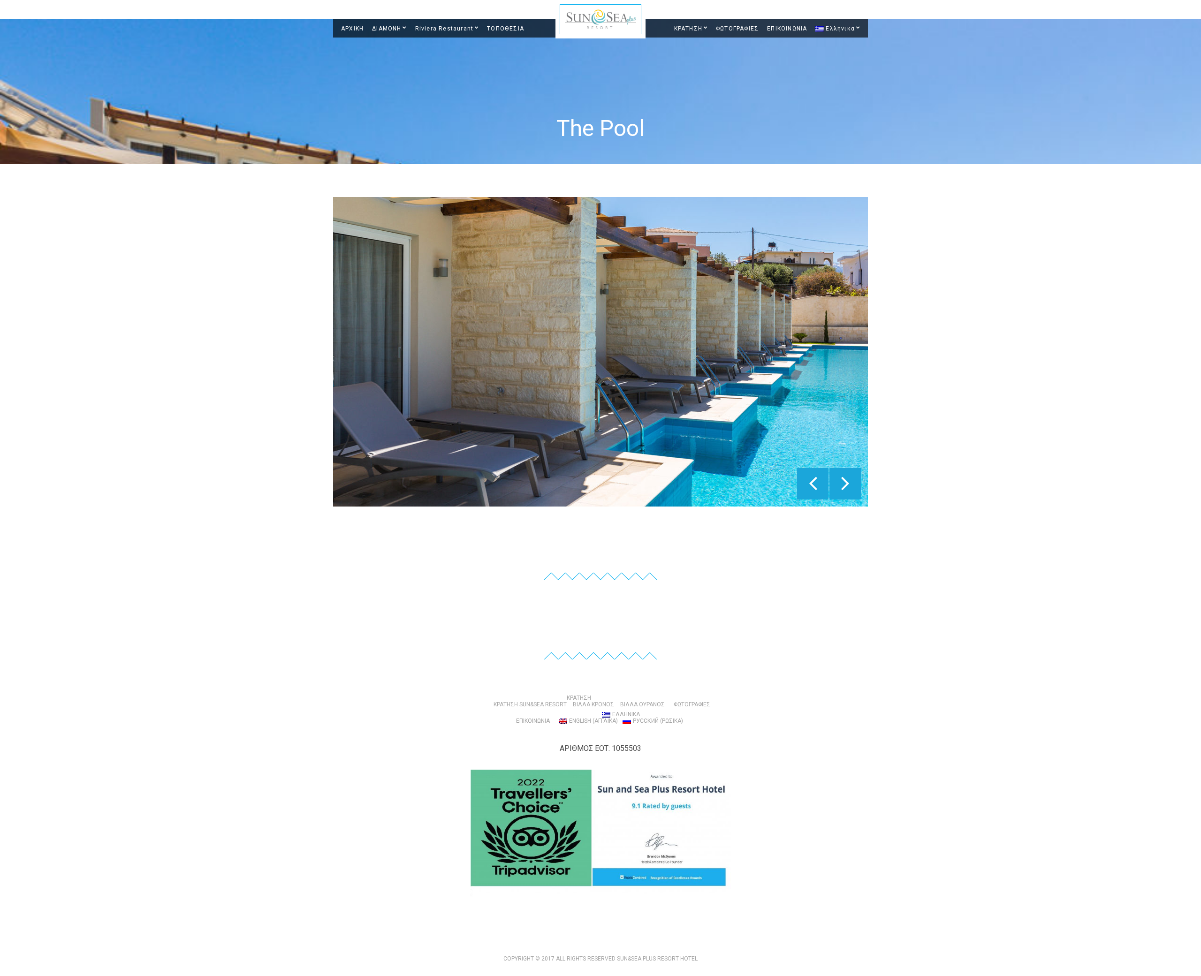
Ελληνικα (840, 28)
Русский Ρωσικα (658, 721)
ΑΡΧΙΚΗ (352, 28)
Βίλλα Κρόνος (593, 704)
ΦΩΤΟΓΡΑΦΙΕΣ (737, 28)
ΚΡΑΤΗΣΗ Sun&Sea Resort (530, 704)
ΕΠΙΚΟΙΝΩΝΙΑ (787, 28)
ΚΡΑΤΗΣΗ (688, 28)
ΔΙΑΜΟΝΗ (386, 28)
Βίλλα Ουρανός (642, 704)
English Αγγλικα (593, 721)
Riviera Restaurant (444, 28)
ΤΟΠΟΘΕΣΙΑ (505, 28)
